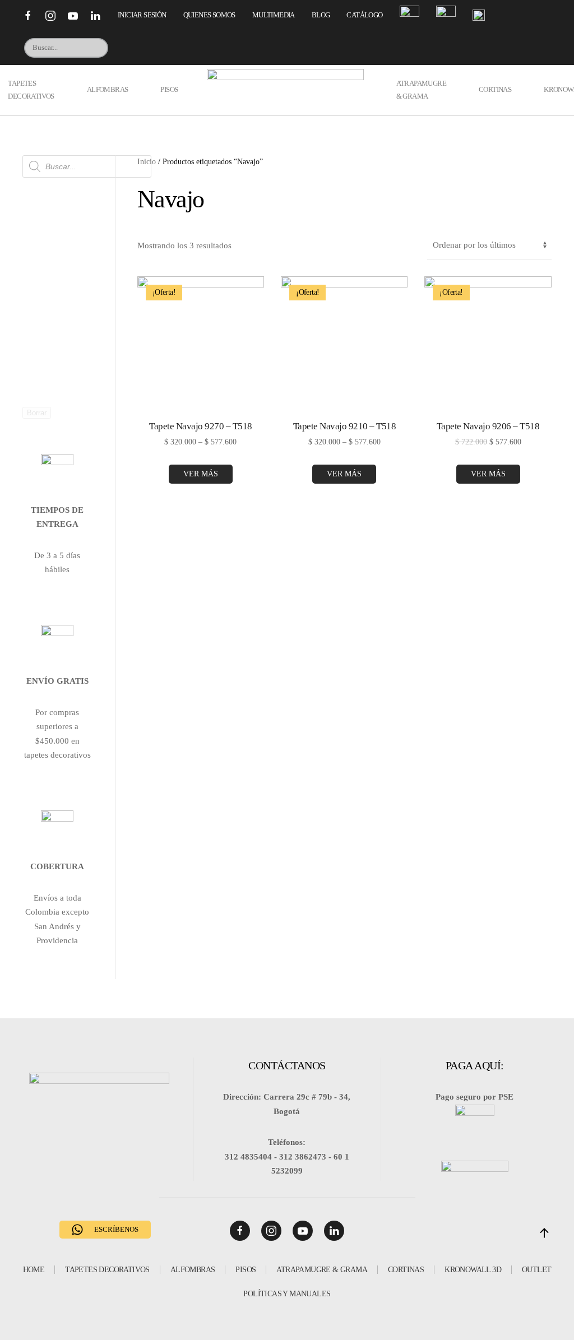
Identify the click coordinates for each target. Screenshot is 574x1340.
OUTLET (536, 1269)
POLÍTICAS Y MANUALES (286, 1294)
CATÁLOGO (364, 15)
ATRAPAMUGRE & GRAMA (321, 1269)
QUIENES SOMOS (209, 15)
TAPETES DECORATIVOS (107, 1269)
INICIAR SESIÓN (142, 15)
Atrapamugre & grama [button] (421, 89)
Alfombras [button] (107, 89)
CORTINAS (406, 1269)
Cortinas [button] (495, 89)
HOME (34, 1269)
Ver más (200, 474)
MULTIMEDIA (273, 15)
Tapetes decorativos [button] (31, 89)
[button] (544, 1233)
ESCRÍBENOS (116, 1229)
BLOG (321, 15)
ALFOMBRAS (192, 1269)
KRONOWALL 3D (473, 1269)
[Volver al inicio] (287, 90)
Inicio (146, 161)
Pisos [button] (169, 89)
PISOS (245, 1269)
